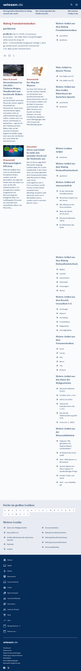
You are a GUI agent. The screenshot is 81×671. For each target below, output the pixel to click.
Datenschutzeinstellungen (12, 653)
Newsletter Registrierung (11, 663)
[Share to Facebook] (9, 55)
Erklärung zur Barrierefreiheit (12, 655)
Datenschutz (7, 650)
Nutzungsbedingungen (10, 660)
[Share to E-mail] (5, 55)
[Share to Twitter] (13, 55)
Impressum (7, 648)
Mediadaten (7, 658)
